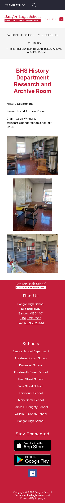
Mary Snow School (31, 400)
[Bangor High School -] (24, 19)
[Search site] (33, 5)
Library (36, 43)
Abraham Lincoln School (30, 358)
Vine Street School (30, 386)
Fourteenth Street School (31, 372)
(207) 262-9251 (34, 323)
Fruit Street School (30, 379)
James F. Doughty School (31, 407)
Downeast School (30, 365)
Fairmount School (31, 393)
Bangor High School (20, 35)
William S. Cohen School (31, 414)
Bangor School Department (31, 351)
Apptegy (40, 498)
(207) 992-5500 (30, 318)
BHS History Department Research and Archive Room (36, 50)
